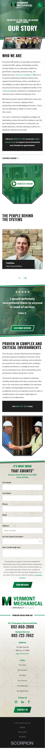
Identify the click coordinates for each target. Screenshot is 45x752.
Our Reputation (22, 691)
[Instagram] (16, 702)
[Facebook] (29, 702)
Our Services (22, 670)
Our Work (22, 675)
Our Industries (22, 686)
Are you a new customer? (12, 537)
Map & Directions (22, 653)
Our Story (22, 665)
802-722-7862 (22, 635)
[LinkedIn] (22, 702)
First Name (6, 482)
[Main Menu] (4, 5)
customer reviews (22, 328)
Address (5, 526)
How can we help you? (11, 547)
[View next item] (24, 278)
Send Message (22, 584)
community (6, 91)
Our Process (22, 680)
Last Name (6, 493)
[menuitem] (22, 727)
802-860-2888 (22, 627)
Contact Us (22, 709)
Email (4, 515)
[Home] (21, 5)
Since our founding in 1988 (26, 75)
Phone (5, 504)
